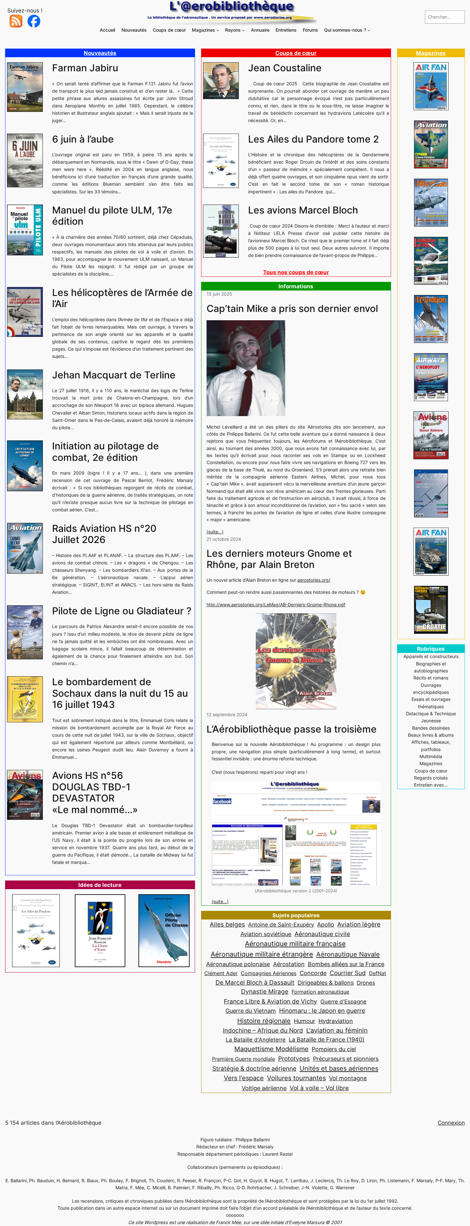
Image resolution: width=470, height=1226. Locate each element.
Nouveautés (100, 53)
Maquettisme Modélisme (271, 1049)
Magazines (431, 53)
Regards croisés (431, 777)
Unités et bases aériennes (339, 1068)
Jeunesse (431, 720)
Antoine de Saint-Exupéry (281, 924)
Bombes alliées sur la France (346, 964)
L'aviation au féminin (337, 1030)
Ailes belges (227, 924)
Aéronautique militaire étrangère (262, 954)
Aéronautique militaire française (295, 944)
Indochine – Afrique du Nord (263, 1030)
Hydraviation (335, 1021)
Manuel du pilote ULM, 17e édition (112, 216)
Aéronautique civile (322, 934)
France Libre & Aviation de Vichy (270, 1001)
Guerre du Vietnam (250, 1010)
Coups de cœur (296, 53)
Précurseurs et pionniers (346, 1058)
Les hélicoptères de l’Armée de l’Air (122, 298)
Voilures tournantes (296, 1078)
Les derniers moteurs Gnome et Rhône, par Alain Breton (279, 559)
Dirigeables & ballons (326, 982)
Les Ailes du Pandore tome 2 (313, 139)
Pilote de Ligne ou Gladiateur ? (122, 611)
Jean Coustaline (285, 68)
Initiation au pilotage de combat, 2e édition (105, 451)
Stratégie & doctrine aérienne (254, 1068)
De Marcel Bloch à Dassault (254, 982)
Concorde (313, 973)
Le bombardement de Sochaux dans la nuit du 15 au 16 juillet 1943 (120, 693)
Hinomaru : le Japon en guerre (322, 1010)
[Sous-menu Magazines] (217, 30)
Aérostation (289, 964)
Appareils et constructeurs (430, 656)
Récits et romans (430, 677)
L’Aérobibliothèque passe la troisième (292, 729)
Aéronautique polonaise (238, 964)
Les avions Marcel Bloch (303, 210)
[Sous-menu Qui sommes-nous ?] (368, 30)
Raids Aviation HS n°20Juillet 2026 (104, 534)
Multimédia (430, 756)
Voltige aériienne (264, 1087)
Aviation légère (358, 924)
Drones (366, 983)
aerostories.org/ (313, 580)
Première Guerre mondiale (243, 1059)
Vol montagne (348, 1078)
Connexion (451, 1123)
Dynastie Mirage (264, 991)
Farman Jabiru (85, 68)
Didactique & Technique (431, 713)
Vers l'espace (244, 1078)
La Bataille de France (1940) (326, 1039)
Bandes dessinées (431, 728)
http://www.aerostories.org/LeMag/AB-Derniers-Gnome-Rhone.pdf (276, 604)
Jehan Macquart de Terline (114, 375)
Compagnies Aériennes (268, 973)
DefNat (377, 973)
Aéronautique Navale (348, 954)
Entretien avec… (431, 785)
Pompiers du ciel (334, 1049)
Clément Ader (221, 973)
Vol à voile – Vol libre (319, 1088)
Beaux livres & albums (431, 735)
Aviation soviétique (265, 933)
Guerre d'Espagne (343, 1001)
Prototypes (294, 1058)
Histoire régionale (264, 1021)
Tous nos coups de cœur (296, 272)
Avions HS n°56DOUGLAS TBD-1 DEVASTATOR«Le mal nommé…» (95, 792)
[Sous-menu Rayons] (243, 30)
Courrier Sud (348, 973)
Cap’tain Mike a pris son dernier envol (292, 308)
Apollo (325, 924)
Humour (304, 1021)
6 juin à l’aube (83, 139)
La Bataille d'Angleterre (256, 1039)
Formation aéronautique (320, 992)
